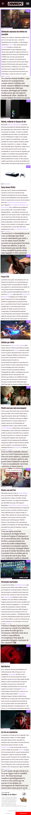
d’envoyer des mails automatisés (17, 202)
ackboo (2, 28)
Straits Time (26, 294)
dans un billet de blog (17, 345)
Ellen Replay (3, 449)
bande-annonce (7, 86)
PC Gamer (10, 294)
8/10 (17, 633)
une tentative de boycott (21, 229)
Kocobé (2, 76)
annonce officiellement (15, 124)
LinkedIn (17, 452)
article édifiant (23, 493)
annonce (10, 44)
